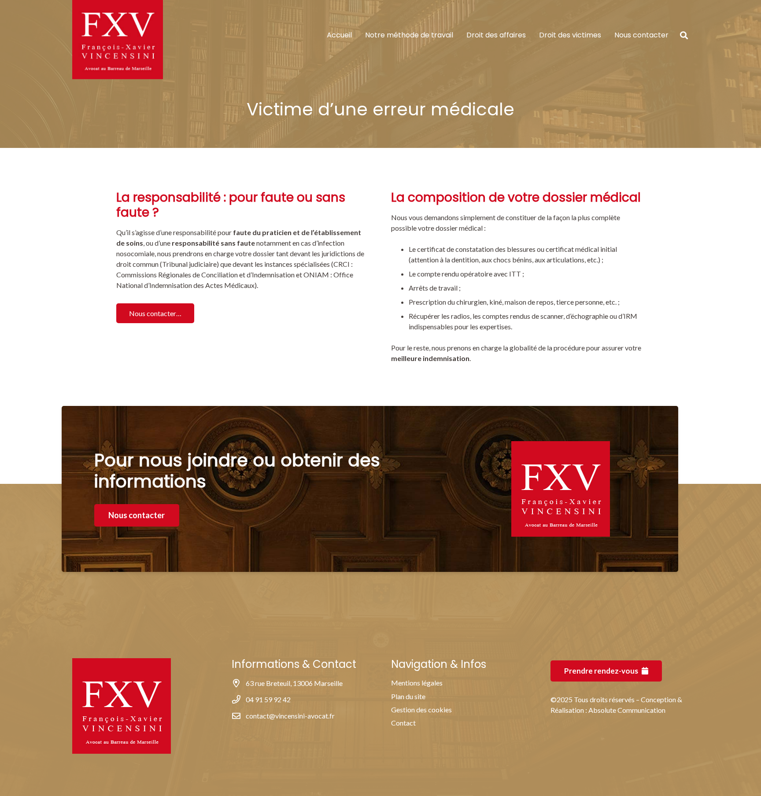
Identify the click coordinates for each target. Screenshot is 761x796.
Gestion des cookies (421, 709)
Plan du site (408, 696)
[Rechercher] (684, 35)
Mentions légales (417, 682)
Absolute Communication (626, 710)
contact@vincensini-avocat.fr (290, 715)
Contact (403, 723)
